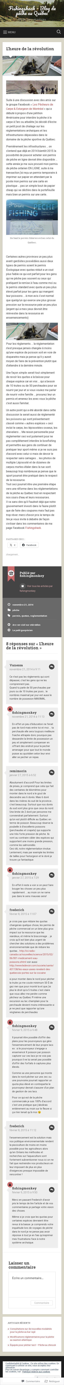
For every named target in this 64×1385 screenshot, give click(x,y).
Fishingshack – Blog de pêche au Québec (32, 10)
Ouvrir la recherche (58, 32)
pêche (15, 610)
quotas (25, 615)
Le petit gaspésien (22, 630)
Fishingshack (33, 528)
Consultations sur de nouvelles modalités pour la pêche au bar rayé (31, 1330)
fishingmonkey (24, 712)
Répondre (51, 666)
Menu (12, 32)
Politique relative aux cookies (36, 1372)
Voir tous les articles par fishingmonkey (36, 588)
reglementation (38, 615)
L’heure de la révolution (30, 48)
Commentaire (41, 1302)
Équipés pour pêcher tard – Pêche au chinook (33, 1345)
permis (16, 615)
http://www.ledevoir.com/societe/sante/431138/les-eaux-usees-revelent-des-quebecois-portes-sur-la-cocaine (32, 969)
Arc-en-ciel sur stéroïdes (26, 624)
